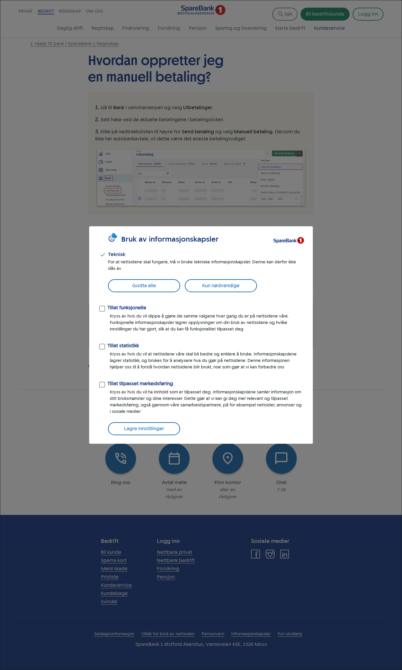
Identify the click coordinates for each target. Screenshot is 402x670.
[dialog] (201, 335)
